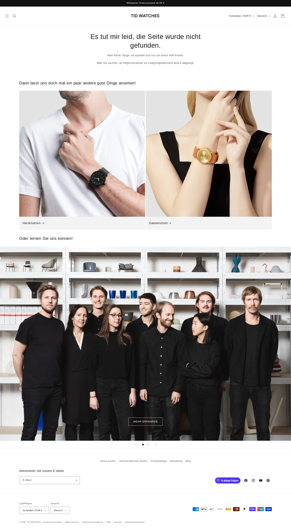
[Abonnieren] (76, 480)
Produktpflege (159, 461)
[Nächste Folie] (156, 444)
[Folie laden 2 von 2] (148, 444)
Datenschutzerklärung (92, 522)
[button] (7, 16)
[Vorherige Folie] (134, 444)
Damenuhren (158, 223)
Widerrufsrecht (72, 522)
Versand (118, 522)
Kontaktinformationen (135, 522)
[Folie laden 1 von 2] (143, 444)
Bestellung (176, 461)
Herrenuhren (32, 223)
